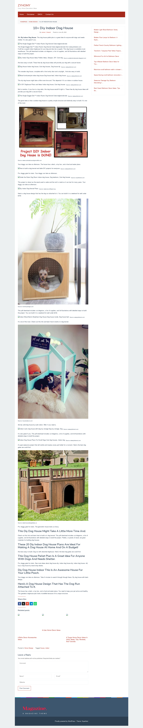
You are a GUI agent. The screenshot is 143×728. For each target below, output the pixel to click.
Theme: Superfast (82, 721)
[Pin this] (27, 603)
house (42, 648)
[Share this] (19, 603)
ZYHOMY (24, 5)
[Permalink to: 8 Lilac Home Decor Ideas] (53, 621)
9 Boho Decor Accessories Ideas (27, 638)
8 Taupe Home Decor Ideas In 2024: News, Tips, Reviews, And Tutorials (77, 639)
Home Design (28, 648)
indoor (47, 648)
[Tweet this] (23, 603)
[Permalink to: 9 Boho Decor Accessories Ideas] (29, 625)
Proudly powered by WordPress (65, 721)
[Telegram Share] (31, 603)
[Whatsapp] (35, 603)
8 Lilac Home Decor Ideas (51, 630)
